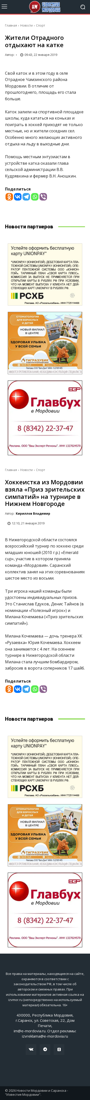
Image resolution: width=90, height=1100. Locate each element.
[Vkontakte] (18, 197)
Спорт (40, 25)
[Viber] (43, 197)
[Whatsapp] (34, 197)
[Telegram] (26, 197)
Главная (11, 25)
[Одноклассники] (59, 1049)
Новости (26, 25)
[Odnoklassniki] (9, 197)
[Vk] (31, 1049)
